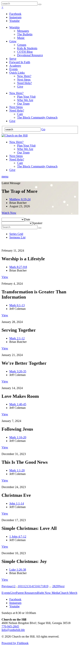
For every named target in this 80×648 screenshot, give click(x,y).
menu (5, 176)
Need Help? (24, 83)
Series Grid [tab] (16, 234)
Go (43, 129)
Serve (12, 58)
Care (20, 114)
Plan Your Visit (26, 96)
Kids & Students (27, 48)
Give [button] (13, 592)
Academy (15, 65)
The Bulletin (24, 34)
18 (43, 586)
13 (28, 586)
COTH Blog (25, 51)
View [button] (5, 277)
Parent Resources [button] (26, 592)
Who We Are (25, 100)
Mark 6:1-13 (17, 305)
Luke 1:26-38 (17, 569)
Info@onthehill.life (13, 630)
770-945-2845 (10, 626)
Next (61, 586)
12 (25, 586)
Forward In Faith (19, 62)
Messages (23, 30)
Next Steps (23, 79)
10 (19, 586)
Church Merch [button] (68, 592)
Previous (7, 586)
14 (31, 586)
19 (46, 586)
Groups (21, 44)
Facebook (15, 13)
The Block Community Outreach (37, 117)
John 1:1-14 (16, 503)
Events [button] (6, 592)
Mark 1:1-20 (17, 470)
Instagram (15, 17)
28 (53, 586)
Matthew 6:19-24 (19, 199)
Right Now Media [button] (48, 592)
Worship (14, 27)
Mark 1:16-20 (17, 437)
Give (20, 86)
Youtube (14, 20)
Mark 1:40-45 (17, 404)
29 (56, 586)
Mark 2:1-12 (17, 338)
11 (22, 586)
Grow (13, 41)
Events (13, 69)
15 (34, 586)
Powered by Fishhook (15, 643)
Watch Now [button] (9, 212)
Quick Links (17, 72)
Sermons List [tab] (17, 237)
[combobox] (27, 219)
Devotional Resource (30, 55)
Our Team (23, 103)
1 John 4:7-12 (17, 536)
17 (40, 586)
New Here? (24, 76)
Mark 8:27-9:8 (18, 267)
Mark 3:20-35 (17, 371)
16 (37, 586)
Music (21, 37)
